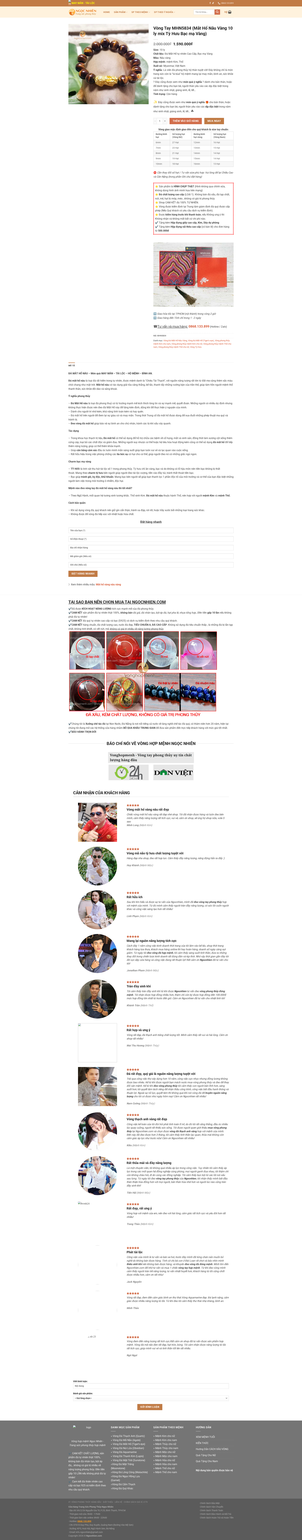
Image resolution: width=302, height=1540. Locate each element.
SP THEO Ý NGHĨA (163, 12)
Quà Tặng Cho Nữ (206, 1455)
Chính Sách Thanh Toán (211, 1510)
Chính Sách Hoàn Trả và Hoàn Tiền (217, 1517)
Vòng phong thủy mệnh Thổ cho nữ (173, 347)
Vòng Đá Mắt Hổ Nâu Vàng (175, 340)
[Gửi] (217, 12)
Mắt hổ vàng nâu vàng (108, 584)
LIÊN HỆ (118, 1502)
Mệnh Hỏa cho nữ (165, 1460)
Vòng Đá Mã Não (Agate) (127, 1440)
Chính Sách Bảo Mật (210, 1503)
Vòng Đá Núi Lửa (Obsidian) (128, 1448)
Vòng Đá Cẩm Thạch (123, 1484)
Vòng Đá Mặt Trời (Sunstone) (129, 1460)
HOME (106, 12)
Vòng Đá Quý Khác (122, 1488)
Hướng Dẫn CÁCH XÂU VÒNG (212, 1449)
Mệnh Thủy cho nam (166, 1448)
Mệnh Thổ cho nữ (165, 1468)
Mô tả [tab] (71, 365)
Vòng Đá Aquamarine (125, 1452)
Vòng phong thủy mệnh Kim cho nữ (186, 344)
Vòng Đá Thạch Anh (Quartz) (129, 1436)
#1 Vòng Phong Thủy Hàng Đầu (84, 1502)
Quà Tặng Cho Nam (207, 1461)
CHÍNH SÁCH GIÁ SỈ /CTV (136, 1502)
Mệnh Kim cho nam (166, 1440)
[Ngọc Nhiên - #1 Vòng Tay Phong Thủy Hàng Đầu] (82, 12)
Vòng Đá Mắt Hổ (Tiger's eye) (201, 340)
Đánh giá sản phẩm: (83, 1393)
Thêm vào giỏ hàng (186, 121)
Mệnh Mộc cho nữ (165, 1452)
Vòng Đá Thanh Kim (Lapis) (128, 1456)
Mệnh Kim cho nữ (165, 1436)
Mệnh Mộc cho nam (166, 1456)
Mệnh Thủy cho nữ (165, 1444)
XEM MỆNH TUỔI (205, 1436)
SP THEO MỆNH (139, 12)
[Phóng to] (73, 100)
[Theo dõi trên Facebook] (210, 3)
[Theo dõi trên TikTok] (213, 3)
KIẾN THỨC (202, 1443)
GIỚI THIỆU (108, 1502)
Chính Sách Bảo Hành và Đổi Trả (215, 1514)
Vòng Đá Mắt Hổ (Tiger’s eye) (129, 1444)
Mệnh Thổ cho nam (166, 1472)
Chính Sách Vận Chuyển (211, 1507)
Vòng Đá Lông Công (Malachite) (130, 1472)
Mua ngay (214, 121)
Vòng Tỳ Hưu (195, 347)
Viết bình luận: (80, 1381)
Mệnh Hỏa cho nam (166, 1464)
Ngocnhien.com (94, 1535)
